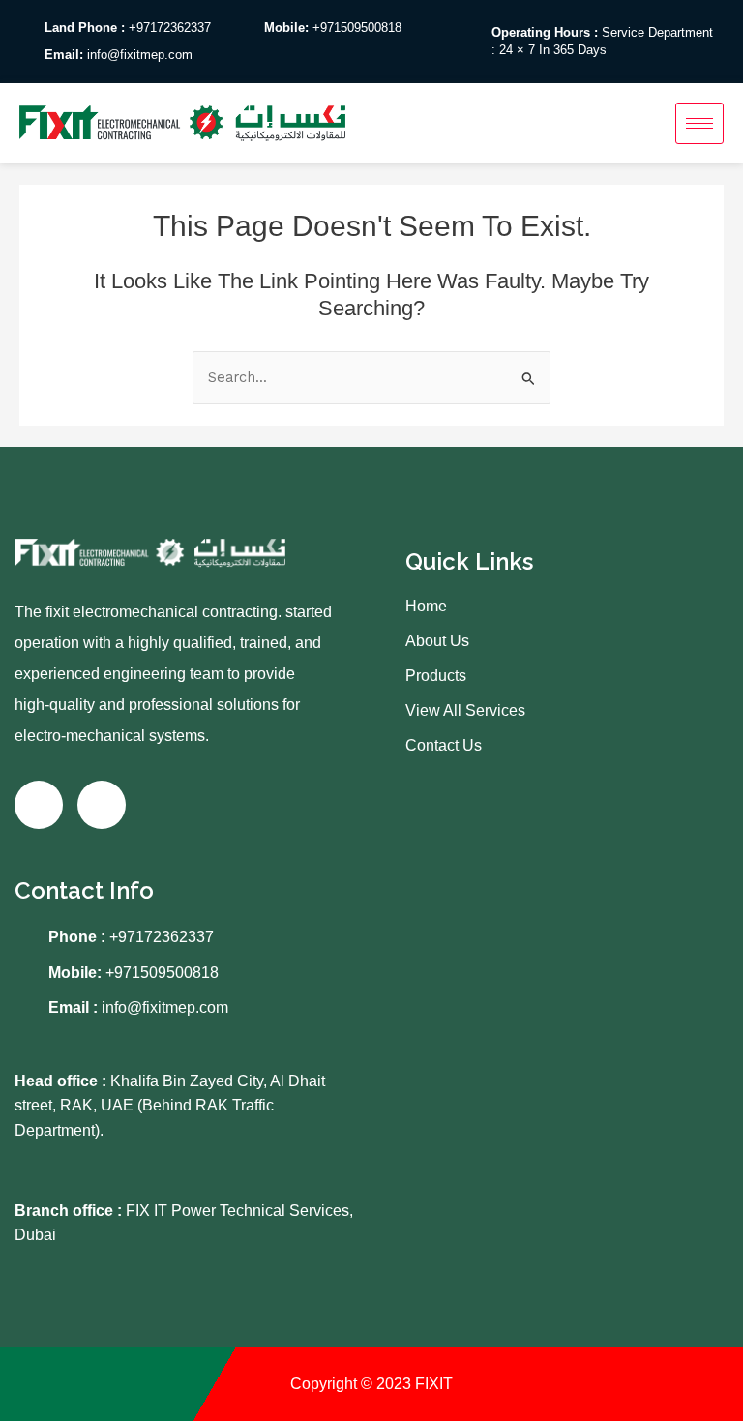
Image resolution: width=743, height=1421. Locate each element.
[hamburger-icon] (699, 123)
